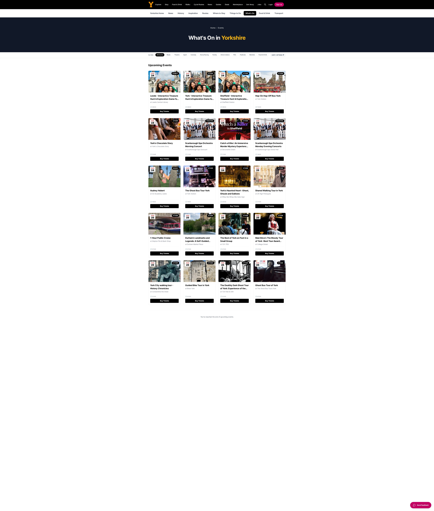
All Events (160, 55)
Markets (252, 55)
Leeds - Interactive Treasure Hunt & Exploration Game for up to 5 (164, 99)
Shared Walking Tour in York (269, 190)
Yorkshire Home (157, 13)
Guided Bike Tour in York (197, 285)
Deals (227, 4)
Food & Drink (177, 4)
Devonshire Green (228, 149)
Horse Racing (204, 55)
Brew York (191, 288)
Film (234, 55)
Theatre (176, 55)
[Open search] (265, 4)
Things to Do (235, 13)
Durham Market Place (195, 244)
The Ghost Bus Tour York (197, 190)
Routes (205, 13)
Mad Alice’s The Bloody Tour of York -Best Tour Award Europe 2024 (269, 241)
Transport (279, 13)
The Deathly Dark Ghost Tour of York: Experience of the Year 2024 (234, 288)
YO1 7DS (225, 244)
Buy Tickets (164, 111)
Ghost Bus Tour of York (266, 285)
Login (271, 4)
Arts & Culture (225, 55)
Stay (166, 4)
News (210, 4)
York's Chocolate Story (161, 143)
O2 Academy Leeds (159, 194)
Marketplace (238, 4)
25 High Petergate (264, 194)
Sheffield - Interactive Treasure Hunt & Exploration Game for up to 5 (234, 99)
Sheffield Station (228, 102)
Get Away (250, 4)
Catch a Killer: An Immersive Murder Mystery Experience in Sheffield (234, 146)
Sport (185, 55)
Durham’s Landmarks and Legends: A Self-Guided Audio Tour (197, 241)
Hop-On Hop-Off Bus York (268, 96)
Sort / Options (278, 55)
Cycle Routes (199, 4)
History (181, 13)
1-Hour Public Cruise (160, 238)
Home (212, 28)
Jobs (259, 4)
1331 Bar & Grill (227, 292)
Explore (158, 4)
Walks (187, 4)
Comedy (193, 55)
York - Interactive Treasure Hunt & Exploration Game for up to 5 (199, 99)
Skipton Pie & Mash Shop (161, 241)
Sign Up (279, 4)
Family (214, 55)
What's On (249, 13)
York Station (261, 99)
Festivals (243, 55)
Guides (218, 4)
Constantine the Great (160, 292)
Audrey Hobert (157, 190)
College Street (262, 244)
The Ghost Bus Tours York (266, 288)
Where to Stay (219, 13)
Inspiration (193, 13)
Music (169, 55)
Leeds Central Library (160, 102)
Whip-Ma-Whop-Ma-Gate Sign (233, 197)
